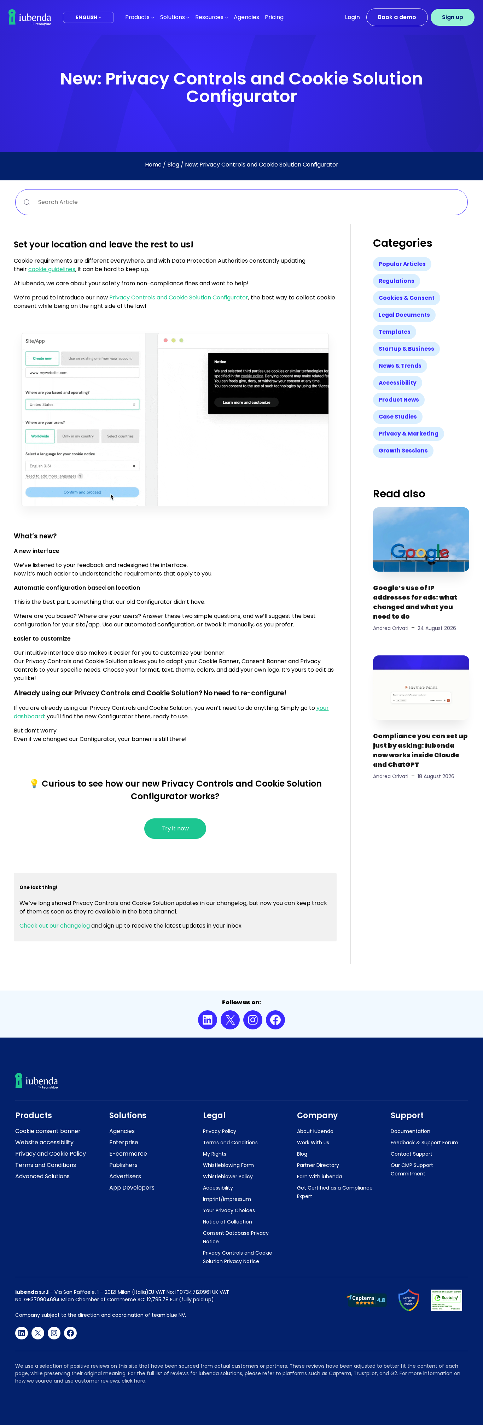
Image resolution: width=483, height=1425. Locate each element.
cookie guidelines (51, 269)
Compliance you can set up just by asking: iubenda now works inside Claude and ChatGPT (420, 750)
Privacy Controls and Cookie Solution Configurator (178, 297)
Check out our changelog (54, 926)
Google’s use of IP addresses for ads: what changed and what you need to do (415, 602)
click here (133, 1380)
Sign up (452, 17)
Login (352, 17)
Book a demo (397, 17)
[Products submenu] (152, 17)
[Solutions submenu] (187, 17)
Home (153, 164)
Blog (173, 164)
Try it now (175, 828)
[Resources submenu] (226, 17)
